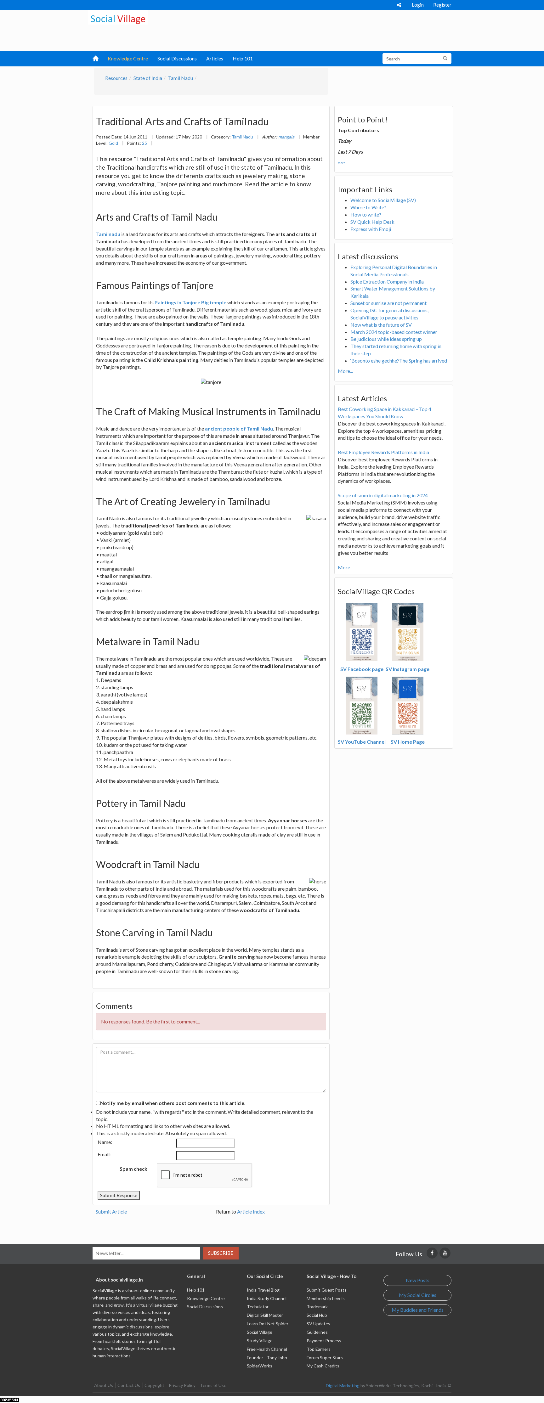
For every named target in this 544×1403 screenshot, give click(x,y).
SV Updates (318, 1323)
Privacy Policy (182, 1385)
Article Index (251, 1211)
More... (345, 371)
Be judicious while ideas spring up (386, 339)
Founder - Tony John (267, 1357)
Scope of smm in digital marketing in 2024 (383, 495)
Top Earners (319, 1349)
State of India (147, 78)
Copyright (154, 1385)
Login (418, 5)
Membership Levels (326, 1298)
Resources (116, 78)
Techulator (258, 1306)
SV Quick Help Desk (372, 222)
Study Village (260, 1340)
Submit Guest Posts (327, 1290)
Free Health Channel (267, 1349)
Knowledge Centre (128, 58)
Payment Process (324, 1340)
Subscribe (220, 1253)
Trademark (317, 1306)
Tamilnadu (108, 234)
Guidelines (317, 1332)
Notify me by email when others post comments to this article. (173, 1103)
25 (144, 143)
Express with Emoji (370, 229)
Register (442, 5)
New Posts (417, 1280)
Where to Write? (368, 207)
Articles (214, 58)
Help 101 (243, 58)
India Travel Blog (263, 1290)
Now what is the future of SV (381, 325)
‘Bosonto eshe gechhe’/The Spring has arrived (398, 360)
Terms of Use (213, 1385)
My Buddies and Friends (418, 1310)
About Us (103, 1385)
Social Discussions (177, 58)
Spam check (133, 1169)
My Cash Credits (323, 1365)
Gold (113, 143)
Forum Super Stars (325, 1357)
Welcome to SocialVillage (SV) (383, 200)
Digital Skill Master (265, 1315)
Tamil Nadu (180, 78)
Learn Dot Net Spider (267, 1323)
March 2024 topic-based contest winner (393, 332)
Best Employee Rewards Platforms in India (383, 452)
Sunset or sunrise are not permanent (388, 303)
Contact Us (128, 1385)
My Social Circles (417, 1295)
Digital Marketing (343, 1385)
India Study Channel (266, 1298)
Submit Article (111, 1211)
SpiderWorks (259, 1365)
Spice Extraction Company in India (387, 282)
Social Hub (317, 1315)
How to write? (365, 214)
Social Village (259, 1332)
